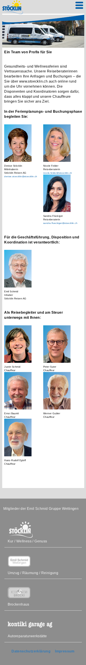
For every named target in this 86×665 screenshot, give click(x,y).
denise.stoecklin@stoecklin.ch (20, 176)
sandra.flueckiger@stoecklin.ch (60, 223)
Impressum (65, 651)
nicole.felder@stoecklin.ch (57, 173)
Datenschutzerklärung (30, 651)
